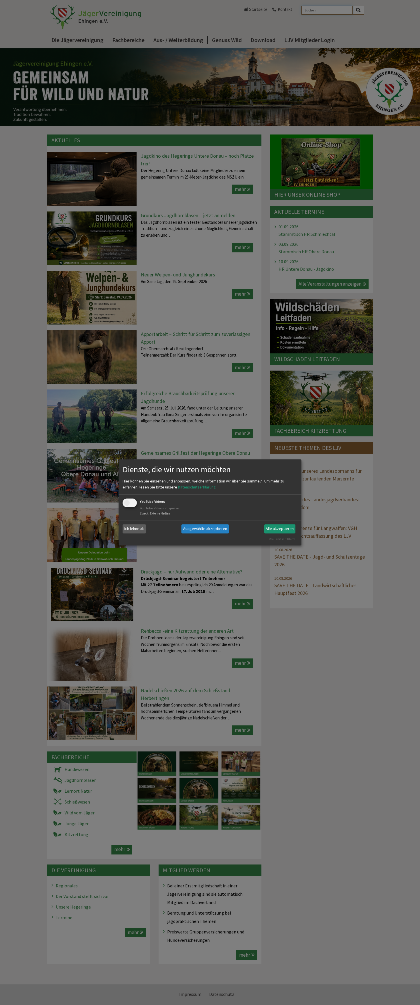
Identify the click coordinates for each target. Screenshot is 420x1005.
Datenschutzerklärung (197, 487)
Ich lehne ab (134, 528)
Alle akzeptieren (280, 528)
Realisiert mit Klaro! (282, 539)
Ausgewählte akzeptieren (205, 528)
